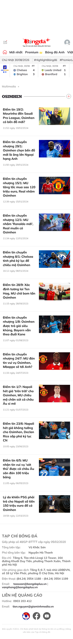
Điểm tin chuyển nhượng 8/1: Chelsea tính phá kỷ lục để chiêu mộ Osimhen (18, 258)
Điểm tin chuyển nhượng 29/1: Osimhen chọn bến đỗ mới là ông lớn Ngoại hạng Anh (19, 150)
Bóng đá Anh (55, 52)
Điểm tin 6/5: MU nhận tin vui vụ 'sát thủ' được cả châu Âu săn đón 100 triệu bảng (18, 468)
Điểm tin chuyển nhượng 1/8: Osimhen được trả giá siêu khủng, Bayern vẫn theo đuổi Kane (18, 326)
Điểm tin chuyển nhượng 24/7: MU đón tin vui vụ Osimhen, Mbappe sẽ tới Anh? (19, 360)
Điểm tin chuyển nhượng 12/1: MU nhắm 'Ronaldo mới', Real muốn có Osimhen (18, 224)
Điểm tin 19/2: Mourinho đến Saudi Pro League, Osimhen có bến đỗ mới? (18, 115)
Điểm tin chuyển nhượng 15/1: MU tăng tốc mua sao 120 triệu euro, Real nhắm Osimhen (19, 187)
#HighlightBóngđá (45, 60)
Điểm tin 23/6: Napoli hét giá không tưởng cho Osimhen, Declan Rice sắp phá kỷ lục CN (18, 432)
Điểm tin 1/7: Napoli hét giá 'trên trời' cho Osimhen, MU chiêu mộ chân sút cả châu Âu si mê (18, 395)
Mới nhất (15, 52)
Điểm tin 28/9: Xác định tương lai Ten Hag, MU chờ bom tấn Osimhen (19, 291)
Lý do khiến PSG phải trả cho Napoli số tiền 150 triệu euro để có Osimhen (19, 503)
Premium (32, 52)
